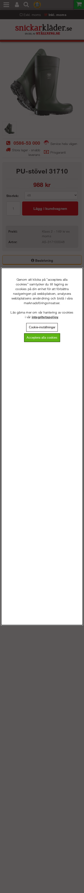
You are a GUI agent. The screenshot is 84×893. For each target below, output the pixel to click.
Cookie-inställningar (42, 327)
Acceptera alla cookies (42, 337)
